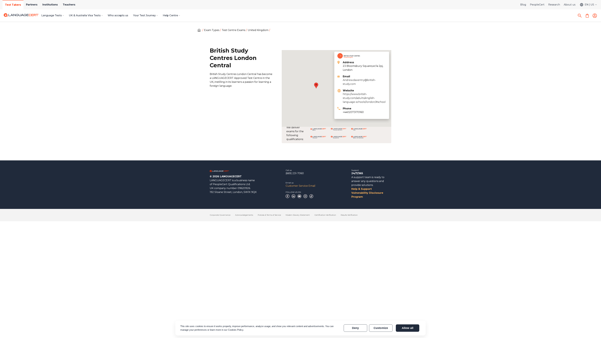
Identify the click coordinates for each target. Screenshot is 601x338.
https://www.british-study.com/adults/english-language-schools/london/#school (364, 98)
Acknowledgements (244, 215)
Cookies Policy (235, 329)
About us (569, 4)
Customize (381, 328)
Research (554, 4)
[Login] (594, 15)
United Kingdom (258, 30)
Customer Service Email (300, 185)
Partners (31, 4)
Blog (523, 4)
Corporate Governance (220, 215)
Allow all (407, 328)
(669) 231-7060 (295, 173)
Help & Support (361, 188)
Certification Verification (325, 215)
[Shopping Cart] (587, 15)
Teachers (69, 4)
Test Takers (13, 4)
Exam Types (211, 30)
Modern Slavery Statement (298, 215)
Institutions (50, 4)
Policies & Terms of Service (269, 215)
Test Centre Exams (233, 30)
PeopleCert (537, 4)
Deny (355, 328)
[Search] (579, 15)
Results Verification (349, 215)
